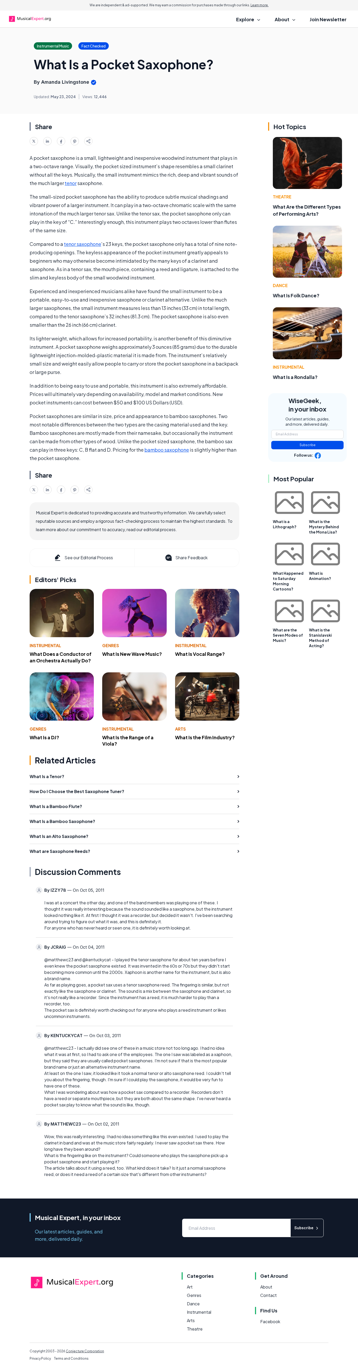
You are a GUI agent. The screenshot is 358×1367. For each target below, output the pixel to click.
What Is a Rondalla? (295, 377)
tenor (71, 183)
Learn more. (260, 5)
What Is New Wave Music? (132, 654)
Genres (110, 645)
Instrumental (45, 645)
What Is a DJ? (44, 737)
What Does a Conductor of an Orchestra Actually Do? (60, 657)
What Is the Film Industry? (205, 737)
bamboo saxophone (166, 450)
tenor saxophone (82, 244)
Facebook (270, 1321)
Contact (268, 1295)
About (266, 1287)
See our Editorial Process (88, 557)
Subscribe (308, 445)
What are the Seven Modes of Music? (288, 635)
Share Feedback (191, 557)
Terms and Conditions (71, 1358)
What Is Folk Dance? (296, 295)
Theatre (282, 196)
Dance (280, 285)
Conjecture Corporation (85, 1351)
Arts (180, 729)
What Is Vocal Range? (200, 654)
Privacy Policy (40, 1358)
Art (190, 1287)
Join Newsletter (328, 19)
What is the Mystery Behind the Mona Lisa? (324, 526)
